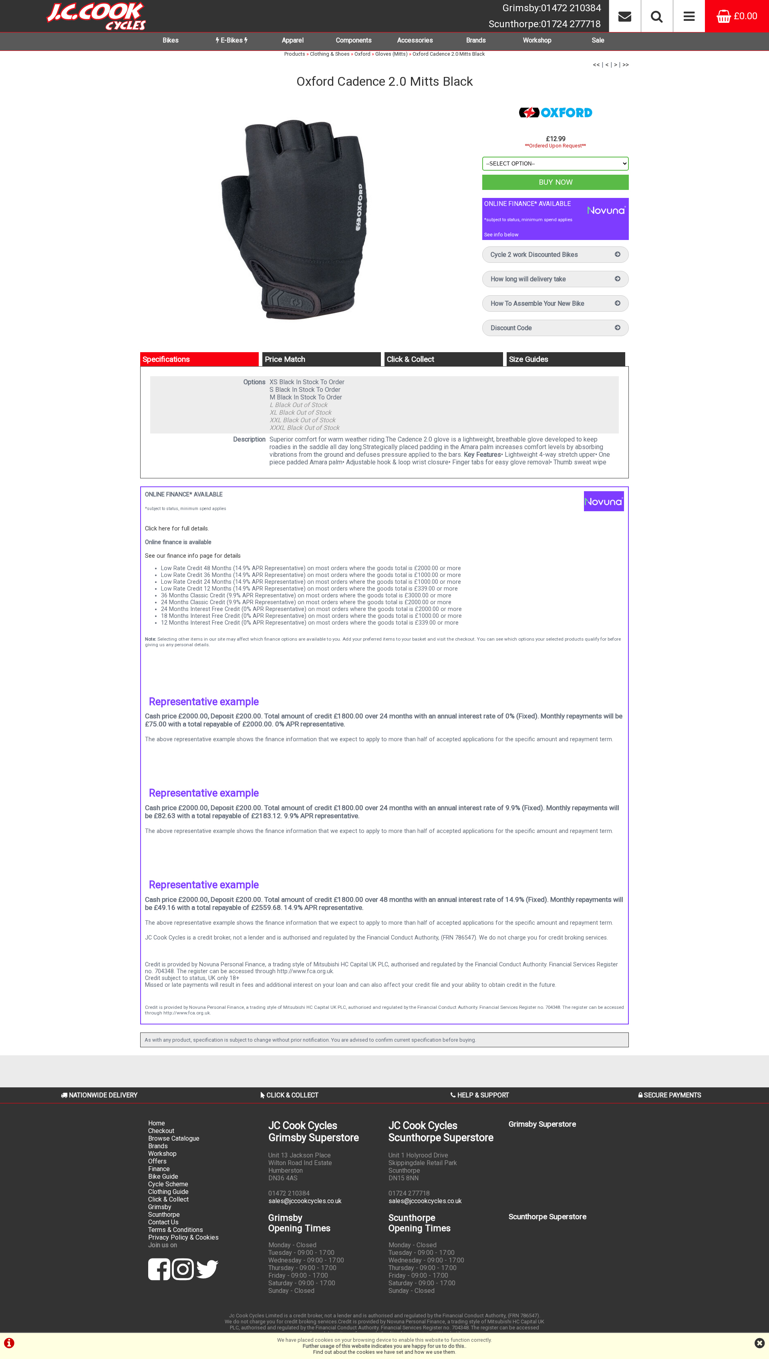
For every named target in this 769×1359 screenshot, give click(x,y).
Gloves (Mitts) (391, 54)
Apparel (293, 40)
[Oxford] (555, 112)
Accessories (415, 40)
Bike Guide (163, 1176)
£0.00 (744, 16)
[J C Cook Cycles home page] (96, 16)
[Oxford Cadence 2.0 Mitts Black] (303, 216)
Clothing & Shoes (330, 54)
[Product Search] (657, 16)
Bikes (171, 40)
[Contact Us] (625, 16)
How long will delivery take (528, 279)
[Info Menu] (689, 16)
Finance (159, 1169)
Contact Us (163, 1222)
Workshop (537, 40)
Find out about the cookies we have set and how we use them (384, 1352)
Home (156, 1123)
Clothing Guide (168, 1192)
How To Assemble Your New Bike (537, 303)
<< (596, 65)
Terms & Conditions (175, 1230)
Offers (157, 1161)
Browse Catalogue (173, 1138)
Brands (476, 40)
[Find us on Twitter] (207, 1276)
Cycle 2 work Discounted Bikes (534, 254)
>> (625, 65)
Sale (598, 40)
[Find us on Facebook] (159, 1276)
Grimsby (552, 8)
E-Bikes (231, 40)
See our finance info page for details (193, 555)
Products (294, 54)
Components (354, 40)
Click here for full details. (177, 528)
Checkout (161, 1131)
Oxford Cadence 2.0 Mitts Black (449, 54)
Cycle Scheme (168, 1184)
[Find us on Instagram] (183, 1276)
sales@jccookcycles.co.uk (305, 1201)
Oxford (362, 54)
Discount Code (511, 328)
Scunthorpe (545, 24)
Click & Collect (168, 1199)
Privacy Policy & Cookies (183, 1237)
